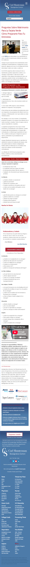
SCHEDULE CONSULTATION (14, 12)
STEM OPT (4, 521)
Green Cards (5, 503)
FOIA (16, 548)
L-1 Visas (17, 484)
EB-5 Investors (5, 511)
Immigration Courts (6, 532)
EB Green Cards (5, 525)
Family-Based (5, 509)
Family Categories (19, 537)
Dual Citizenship (19, 514)
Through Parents (19, 509)
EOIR (3, 488)
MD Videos (4, 496)
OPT (3, 519)
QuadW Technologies (20, 469)
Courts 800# (4, 533)
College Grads (6, 517)
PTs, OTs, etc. (18, 500)
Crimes (3, 535)
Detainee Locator (6, 539)
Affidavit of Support (20, 546)
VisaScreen (17, 495)
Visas (16, 525)
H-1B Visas (4, 523)
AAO (16, 523)
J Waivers (4, 493)
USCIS (6, 56)
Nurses (17, 491)
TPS (16, 551)
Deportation (5, 530)
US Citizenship (19, 503)
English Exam (18, 496)
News (3, 477)
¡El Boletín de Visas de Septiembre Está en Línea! (13, 408)
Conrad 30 (4, 495)
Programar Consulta (15, 434)
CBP (2, 484)
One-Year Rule (5, 553)
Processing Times (20, 517)
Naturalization (18, 505)
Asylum (4, 544)
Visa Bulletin (19, 530)
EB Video (17, 535)
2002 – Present (18, 532)
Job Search (4, 498)
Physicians (5, 491)
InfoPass (17, 549)
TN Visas (17, 488)
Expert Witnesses (6, 551)
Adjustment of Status (6, 512)
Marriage (4, 505)
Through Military (19, 511)
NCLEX (16, 498)
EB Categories (18, 533)
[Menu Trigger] (26, 3)
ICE (2, 482)
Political (3, 546)
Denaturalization (19, 512)
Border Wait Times (19, 526)
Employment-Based (6, 507)
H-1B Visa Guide (19, 481)
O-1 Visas (17, 486)
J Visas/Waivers (18, 482)
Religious (4, 548)
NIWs (3, 500)
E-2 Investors (18, 479)
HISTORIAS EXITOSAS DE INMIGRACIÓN (11, 414)
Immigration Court (6, 486)
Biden (3, 479)
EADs (3, 514)
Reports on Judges (6, 537)
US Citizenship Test (19, 507)
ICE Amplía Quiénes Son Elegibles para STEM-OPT (14, 423)
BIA (2, 540)
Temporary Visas (20, 477)
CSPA (16, 540)
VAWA (16, 553)
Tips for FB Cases (19, 539)
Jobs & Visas (18, 493)
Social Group (5, 549)
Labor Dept (17, 521)
